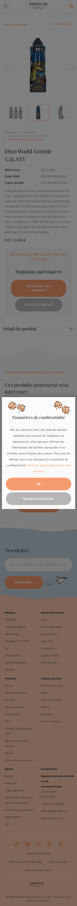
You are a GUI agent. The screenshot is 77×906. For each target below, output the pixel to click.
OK (39, 484)
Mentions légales (38, 465)
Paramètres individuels (38, 499)
